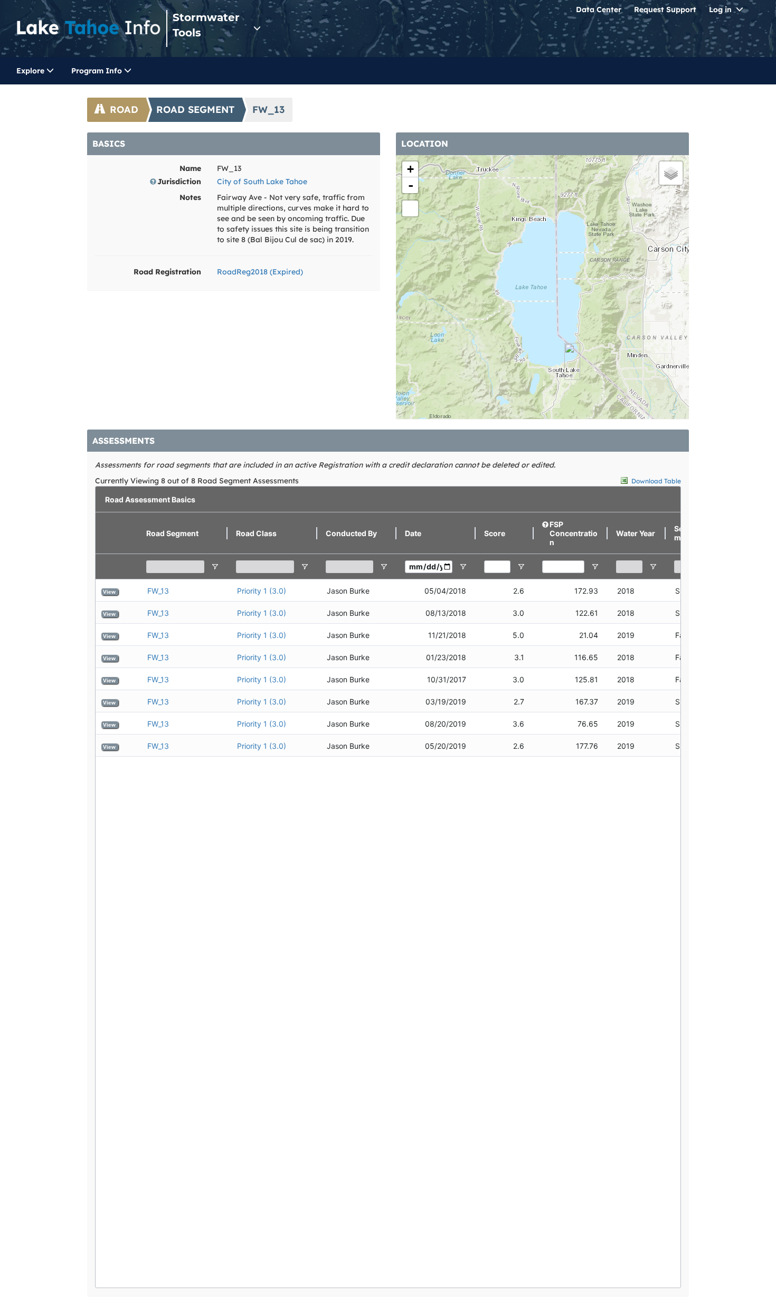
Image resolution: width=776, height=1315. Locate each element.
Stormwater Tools (206, 25)
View (109, 592)
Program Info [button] (97, 70)
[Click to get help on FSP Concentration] (546, 533)
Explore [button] (31, 70)
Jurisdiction (179, 181)
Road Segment (195, 109)
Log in (720, 9)
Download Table (656, 481)
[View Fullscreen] (410, 208)
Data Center (598, 9)
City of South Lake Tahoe (262, 181)
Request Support (665, 9)
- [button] (410, 185)
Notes (190, 197)
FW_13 (158, 590)
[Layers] (671, 173)
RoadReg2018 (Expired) (260, 272)
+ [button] (410, 169)
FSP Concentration (574, 533)
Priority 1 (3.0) (261, 590)
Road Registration (167, 272)
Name (190, 168)
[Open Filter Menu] (215, 567)
